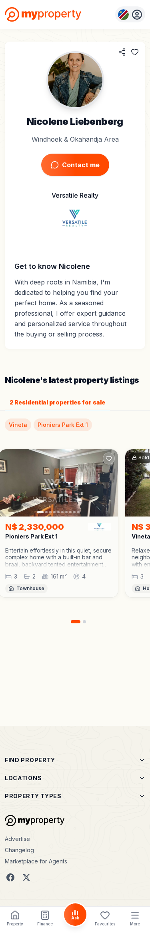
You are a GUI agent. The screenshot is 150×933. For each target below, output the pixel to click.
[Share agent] (122, 52)
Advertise (17, 838)
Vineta (18, 424)
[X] (26, 877)
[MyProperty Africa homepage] (34, 820)
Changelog (19, 850)
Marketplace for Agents (36, 861)
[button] (58, 557)
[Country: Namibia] (130, 14)
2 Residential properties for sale (57, 402)
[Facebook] (10, 877)
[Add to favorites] (135, 52)
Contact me (81, 165)
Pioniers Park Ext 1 (63, 424)
